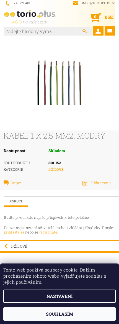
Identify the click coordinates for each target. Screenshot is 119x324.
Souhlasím (59, 314)
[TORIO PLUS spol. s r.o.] (30, 17)
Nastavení (59, 296)
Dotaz (16, 182)
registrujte (48, 232)
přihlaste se (14, 232)
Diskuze (16, 201)
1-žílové (56, 169)
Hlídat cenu (100, 182)
